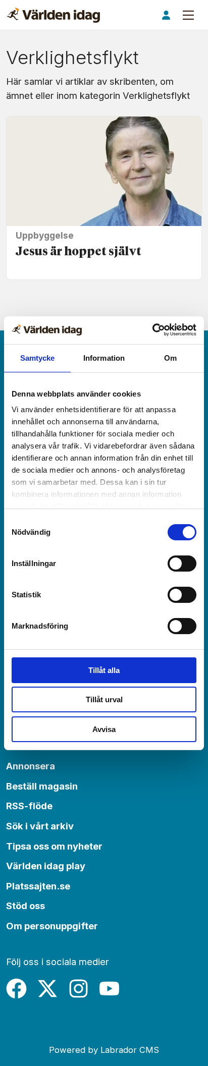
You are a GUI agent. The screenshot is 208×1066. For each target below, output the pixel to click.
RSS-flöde (29, 805)
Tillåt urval (104, 699)
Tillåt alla (104, 670)
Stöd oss (25, 905)
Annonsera (30, 765)
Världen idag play (45, 865)
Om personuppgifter (52, 925)
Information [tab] (104, 358)
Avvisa (104, 729)
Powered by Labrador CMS (104, 1050)
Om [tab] (170, 358)
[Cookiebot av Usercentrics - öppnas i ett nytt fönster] (152, 329)
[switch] (182, 563)
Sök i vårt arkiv (40, 825)
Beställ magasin (42, 786)
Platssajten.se (38, 885)
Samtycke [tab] (37, 358)
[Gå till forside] (53, 15)
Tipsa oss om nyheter (54, 846)
